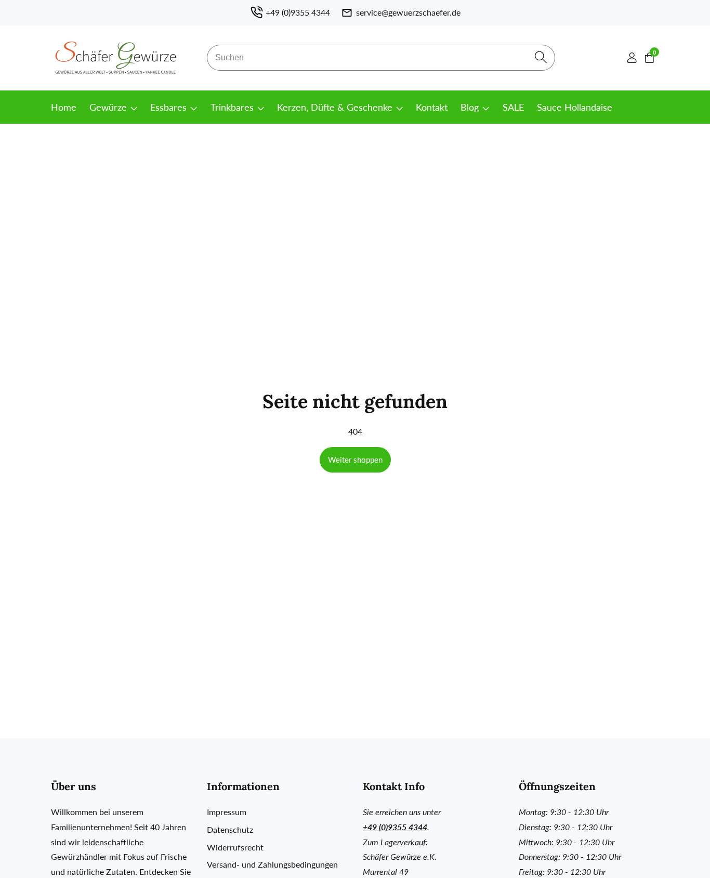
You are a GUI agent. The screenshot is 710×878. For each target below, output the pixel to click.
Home (63, 107)
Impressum (226, 812)
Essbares (168, 107)
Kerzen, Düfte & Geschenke (334, 107)
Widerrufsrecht (235, 847)
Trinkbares (232, 107)
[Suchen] (540, 58)
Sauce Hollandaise (574, 107)
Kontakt (432, 107)
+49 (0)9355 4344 (395, 827)
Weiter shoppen (355, 459)
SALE (513, 107)
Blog (470, 107)
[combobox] (381, 58)
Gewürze (108, 107)
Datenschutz (230, 829)
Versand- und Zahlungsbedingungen (272, 864)
